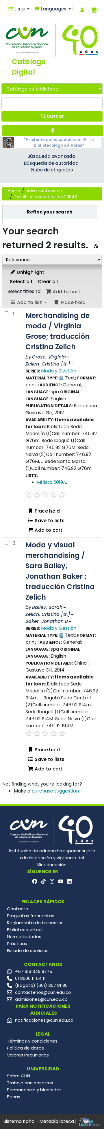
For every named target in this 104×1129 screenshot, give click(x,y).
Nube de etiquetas (52, 170)
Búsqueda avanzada (51, 156)
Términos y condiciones (32, 1041)
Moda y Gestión (58, 371)
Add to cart (48, 530)
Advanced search (44, 190)
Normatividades (24, 936)
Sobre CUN (18, 1076)
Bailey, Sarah (47, 607)
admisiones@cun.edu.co (41, 999)
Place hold (47, 511)
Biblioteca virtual (24, 930)
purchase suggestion (55, 791)
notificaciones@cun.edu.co (44, 1020)
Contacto (17, 909)
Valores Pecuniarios (28, 1055)
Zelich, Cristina (47, 364)
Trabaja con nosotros (30, 1083)
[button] (18, 9)
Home (14, 190)
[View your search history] (94, 9)
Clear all (48, 281)
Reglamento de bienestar (35, 923)
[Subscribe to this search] (95, 245)
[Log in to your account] (82, 10)
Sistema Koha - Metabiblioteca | (40, 1121)
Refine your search (50, 212)
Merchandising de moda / (57, 331)
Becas (13, 1097)
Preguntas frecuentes (30, 916)
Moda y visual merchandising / (60, 571)
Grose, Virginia (49, 357)
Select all (21, 281)
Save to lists (49, 520)
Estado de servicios (28, 950)
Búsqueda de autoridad (51, 163)
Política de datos (25, 1048)
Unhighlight (30, 272)
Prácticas (17, 943)
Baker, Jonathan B (46, 621)
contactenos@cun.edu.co (43, 992)
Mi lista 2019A (51, 482)
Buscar (55, 116)
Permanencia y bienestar (34, 1090)
